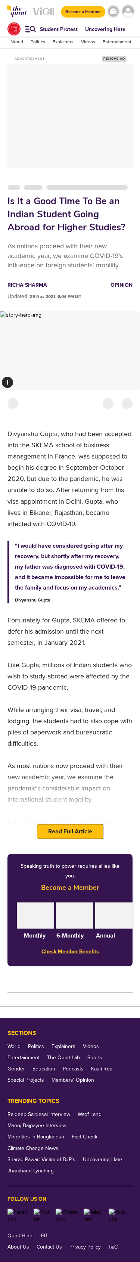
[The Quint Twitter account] (42, 1216)
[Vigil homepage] (45, 15)
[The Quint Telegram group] (93, 1216)
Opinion (122, 285)
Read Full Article (70, 831)
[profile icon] (127, 11)
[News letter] (113, 11)
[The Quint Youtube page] (118, 1216)
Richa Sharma (27, 285)
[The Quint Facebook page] (17, 1216)
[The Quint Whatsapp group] (67, 1216)
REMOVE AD (114, 59)
